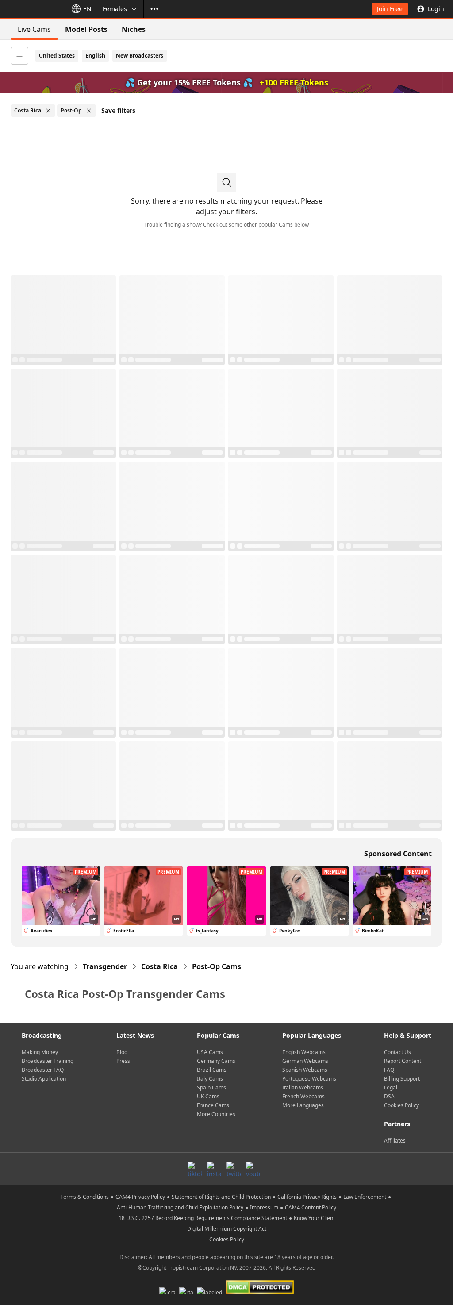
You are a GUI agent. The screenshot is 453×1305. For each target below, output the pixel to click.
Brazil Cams (211, 1070)
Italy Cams (210, 1078)
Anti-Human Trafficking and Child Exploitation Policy (180, 1207)
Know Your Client (314, 1218)
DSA (389, 1096)
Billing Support (402, 1078)
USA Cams (210, 1052)
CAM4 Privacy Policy (140, 1197)
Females (115, 8)
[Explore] (154, 9)
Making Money (40, 1052)
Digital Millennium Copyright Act (226, 1228)
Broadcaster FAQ (43, 1070)
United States (57, 55)
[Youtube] (253, 1169)
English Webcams (304, 1052)
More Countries (216, 1114)
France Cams (213, 1105)
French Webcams (303, 1096)
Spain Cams (211, 1087)
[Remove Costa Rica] (48, 110)
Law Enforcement (364, 1197)
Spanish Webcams (304, 1070)
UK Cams (208, 1096)
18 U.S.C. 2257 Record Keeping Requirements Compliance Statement (203, 1218)
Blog (121, 1052)
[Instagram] (214, 1169)
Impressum (264, 1207)
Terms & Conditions (85, 1197)
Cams (216, 966)
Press (123, 1061)
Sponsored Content (398, 853)
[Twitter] (233, 1169)
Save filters (118, 110)
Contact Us (397, 1052)
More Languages (303, 1105)
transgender (105, 966)
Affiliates (395, 1140)
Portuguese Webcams (309, 1078)
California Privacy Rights (307, 1197)
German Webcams (305, 1061)
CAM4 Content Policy (310, 1207)
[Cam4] (32, 9)
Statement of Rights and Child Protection (221, 1197)
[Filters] (19, 56)
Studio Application (44, 1078)
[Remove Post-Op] (89, 110)
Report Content (402, 1061)
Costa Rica (159, 966)
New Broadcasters (139, 55)
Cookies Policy (401, 1105)
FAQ (389, 1070)
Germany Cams (216, 1061)
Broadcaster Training (47, 1061)
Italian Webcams (302, 1087)
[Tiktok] (195, 1169)
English (95, 55)
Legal (390, 1087)
